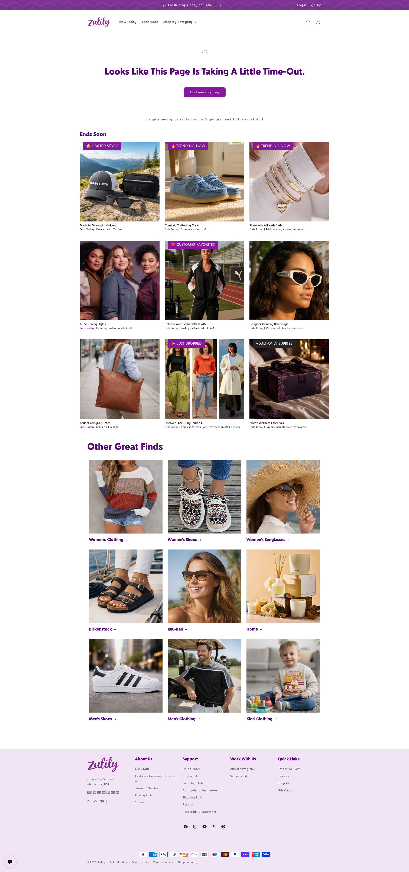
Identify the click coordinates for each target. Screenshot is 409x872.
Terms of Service (147, 788)
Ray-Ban (175, 629)
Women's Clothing (106, 539)
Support (190, 758)
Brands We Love (289, 769)
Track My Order (194, 783)
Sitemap (141, 802)
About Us (143, 758)
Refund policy (119, 861)
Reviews (283, 776)
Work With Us (243, 758)
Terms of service (163, 861)
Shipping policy (188, 861)
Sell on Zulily (239, 776)
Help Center (191, 769)
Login (301, 5)
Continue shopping (204, 92)
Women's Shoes (182, 539)
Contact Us (190, 776)
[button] (179, 21)
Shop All (283, 783)
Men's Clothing (182, 718)
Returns (188, 804)
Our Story (142, 769)
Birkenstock (100, 629)
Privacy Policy (144, 795)
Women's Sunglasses (265, 539)
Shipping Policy (193, 797)
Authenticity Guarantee (200, 790)
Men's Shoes (100, 718)
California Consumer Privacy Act (155, 778)
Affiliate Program (242, 769)
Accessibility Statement (199, 811)
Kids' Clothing (259, 718)
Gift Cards (285, 790)
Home (252, 629)
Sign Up (315, 5)
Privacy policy (140, 861)
